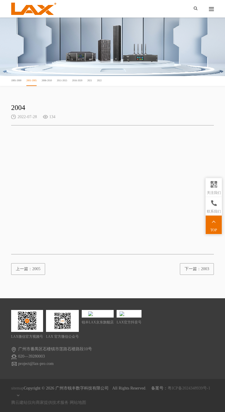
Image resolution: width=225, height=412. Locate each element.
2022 (99, 80)
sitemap (17, 388)
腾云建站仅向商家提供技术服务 (40, 402)
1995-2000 (16, 80)
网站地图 (78, 402)
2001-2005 (31, 80)
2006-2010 (47, 80)
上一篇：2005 (28, 269)
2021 (89, 80)
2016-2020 (77, 80)
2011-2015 (62, 80)
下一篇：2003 (197, 269)
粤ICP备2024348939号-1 (189, 388)
